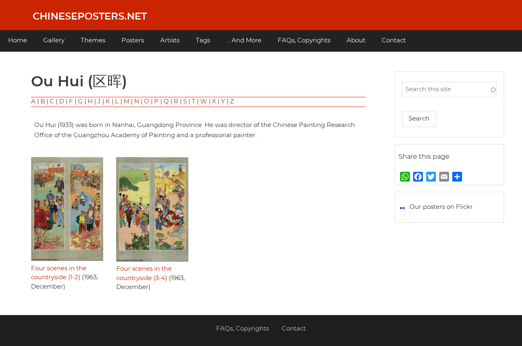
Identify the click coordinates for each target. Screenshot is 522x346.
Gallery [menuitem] (53, 40)
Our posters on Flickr (441, 207)
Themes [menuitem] (93, 40)
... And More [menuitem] (243, 40)
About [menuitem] (356, 40)
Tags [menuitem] (203, 40)
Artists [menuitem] (169, 40)
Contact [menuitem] (394, 40)
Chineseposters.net (90, 17)
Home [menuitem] (17, 40)
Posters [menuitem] (133, 40)
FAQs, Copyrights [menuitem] (304, 40)
